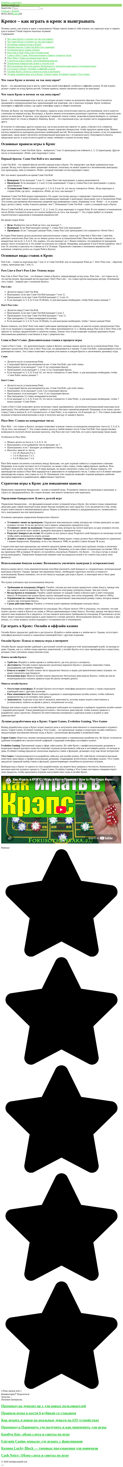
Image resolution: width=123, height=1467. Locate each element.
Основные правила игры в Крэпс (24, 44)
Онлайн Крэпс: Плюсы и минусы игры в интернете (33, 71)
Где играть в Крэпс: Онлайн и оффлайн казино (31, 69)
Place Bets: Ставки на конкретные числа (27, 58)
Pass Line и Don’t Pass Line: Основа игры (28, 52)
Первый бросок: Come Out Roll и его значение (30, 47)
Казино (16, 13)
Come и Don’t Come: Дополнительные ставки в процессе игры (39, 55)
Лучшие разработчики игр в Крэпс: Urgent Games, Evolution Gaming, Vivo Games (48, 74)
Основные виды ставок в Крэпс (23, 50)
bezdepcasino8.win (10, 5)
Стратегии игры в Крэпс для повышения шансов (32, 60)
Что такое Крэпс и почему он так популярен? (30, 39)
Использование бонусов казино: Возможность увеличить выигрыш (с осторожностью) (51, 66)
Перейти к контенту (11, 2)
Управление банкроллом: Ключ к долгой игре (30, 63)
